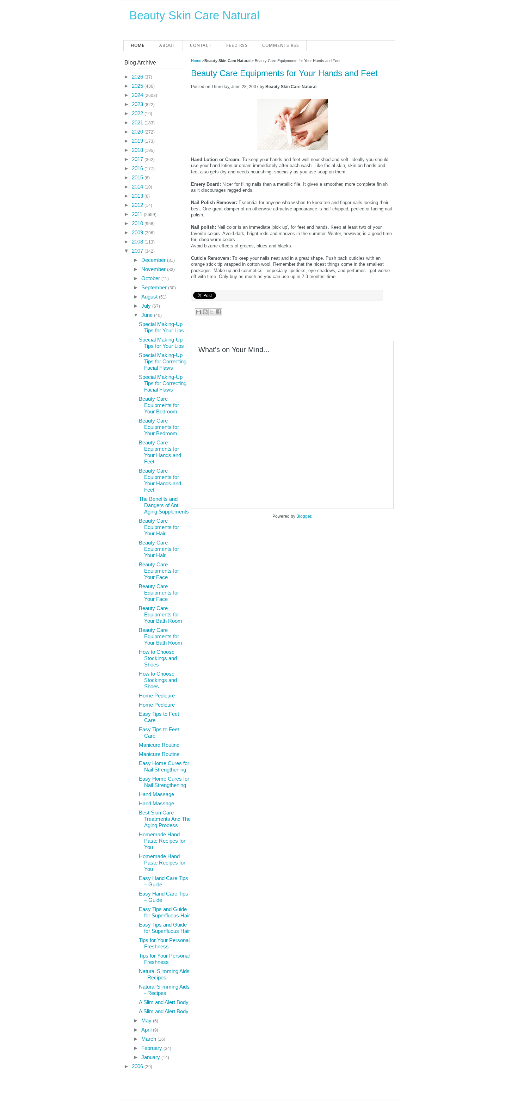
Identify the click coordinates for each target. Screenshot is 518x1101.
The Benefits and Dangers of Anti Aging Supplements (164, 505)
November (154, 269)
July (146, 306)
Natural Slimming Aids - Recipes (164, 974)
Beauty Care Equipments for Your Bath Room (160, 614)
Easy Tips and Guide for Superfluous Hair (164, 912)
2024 (138, 95)
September (154, 287)
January (151, 1057)
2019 (138, 141)
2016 (138, 168)
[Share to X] (211, 311)
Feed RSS (237, 45)
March (149, 1039)
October (151, 278)
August (150, 297)
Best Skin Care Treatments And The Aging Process (165, 819)
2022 (138, 113)
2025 (138, 86)
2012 (138, 205)
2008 (138, 242)
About (167, 45)
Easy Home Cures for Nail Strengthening (164, 766)
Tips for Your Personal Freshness (164, 943)
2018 (138, 150)
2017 (138, 159)
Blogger (303, 516)
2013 (138, 196)
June (147, 315)
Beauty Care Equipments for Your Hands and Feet (284, 73)
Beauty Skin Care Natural (194, 15)
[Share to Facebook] (218, 311)
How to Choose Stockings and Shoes (158, 658)
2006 (138, 1066)
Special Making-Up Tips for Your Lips (161, 327)
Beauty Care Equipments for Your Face (159, 570)
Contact (201, 45)
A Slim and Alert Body (164, 1002)
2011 (138, 214)
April (147, 1030)
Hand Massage (156, 794)
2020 (138, 132)
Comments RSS (280, 45)
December (154, 260)
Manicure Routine (159, 745)
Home (138, 45)
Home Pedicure (157, 696)
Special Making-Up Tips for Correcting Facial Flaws (162, 361)
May (147, 1020)
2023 (138, 104)
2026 (138, 77)
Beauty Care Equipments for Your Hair (159, 527)
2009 (138, 232)
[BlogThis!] (205, 311)
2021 (138, 122)
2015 (138, 177)
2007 (138, 251)
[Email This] (198, 311)
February (152, 1048)
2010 (138, 223)
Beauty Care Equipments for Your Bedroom (159, 405)
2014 (138, 187)
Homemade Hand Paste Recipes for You (162, 840)
